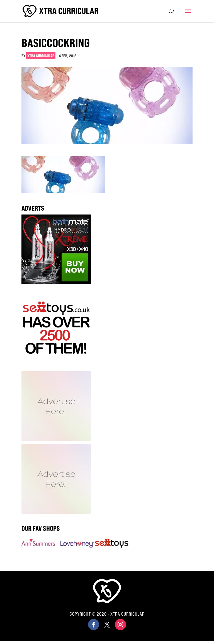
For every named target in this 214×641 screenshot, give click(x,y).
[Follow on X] (107, 624)
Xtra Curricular (40, 55)
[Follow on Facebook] (93, 624)
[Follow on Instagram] (120, 624)
